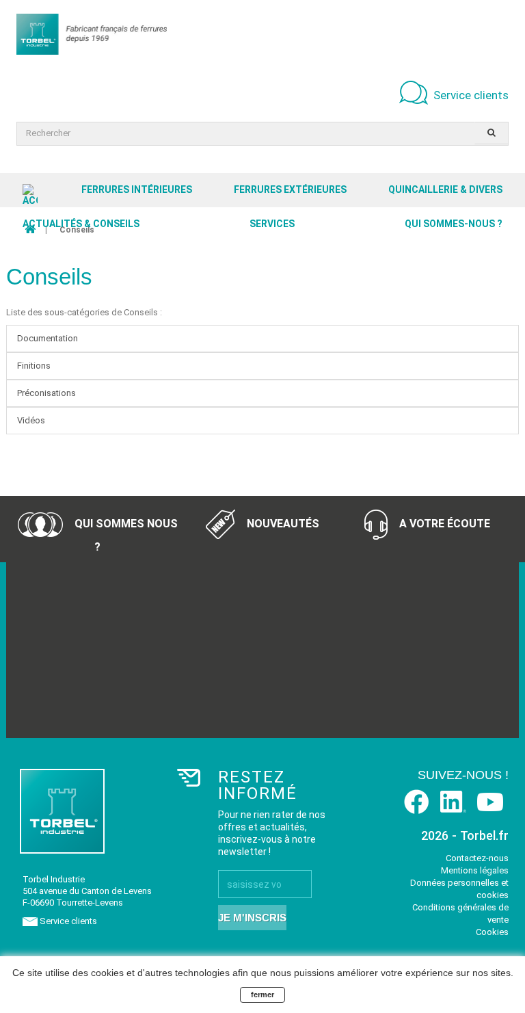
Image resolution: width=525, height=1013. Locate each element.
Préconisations (46, 393)
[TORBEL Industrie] (91, 34)
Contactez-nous (477, 858)
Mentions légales (475, 870)
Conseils (49, 276)
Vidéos (31, 420)
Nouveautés (281, 523)
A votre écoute (443, 523)
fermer (262, 994)
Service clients (471, 95)
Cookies (492, 932)
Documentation (47, 338)
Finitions (34, 365)
